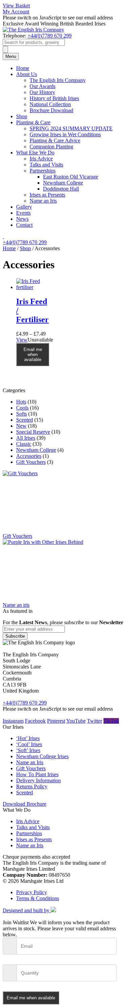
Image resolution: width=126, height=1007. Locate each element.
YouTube (76, 721)
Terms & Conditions (37, 898)
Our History (42, 92)
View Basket (16, 5)
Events (23, 213)
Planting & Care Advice (55, 140)
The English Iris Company (58, 80)
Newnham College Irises (42, 756)
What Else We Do (35, 152)
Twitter (94, 721)
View (22, 340)
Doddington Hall (61, 189)
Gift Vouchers (31, 462)
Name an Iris (43, 201)
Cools (22, 408)
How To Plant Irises (37, 774)
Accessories (28, 456)
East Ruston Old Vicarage (70, 176)
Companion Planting (51, 146)
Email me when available (33, 354)
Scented (24, 420)
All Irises (25, 438)
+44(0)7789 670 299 (50, 36)
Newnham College (63, 183)
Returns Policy (31, 786)
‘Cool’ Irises (29, 744)
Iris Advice (41, 158)
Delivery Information (38, 780)
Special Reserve (33, 432)
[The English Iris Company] (33, 29)
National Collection (50, 104)
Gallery (24, 207)
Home (22, 68)
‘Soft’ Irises (28, 750)
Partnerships (42, 170)
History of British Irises (54, 98)
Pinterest (56, 721)
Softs (21, 414)
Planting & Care (33, 122)
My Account (16, 11)
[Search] (5, 49)
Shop (21, 116)
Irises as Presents (47, 195)
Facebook (35, 721)
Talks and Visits (46, 164)
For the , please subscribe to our (63, 622)
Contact (24, 225)
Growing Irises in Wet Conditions (65, 134)
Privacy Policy (31, 892)
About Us (26, 74)
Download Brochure (24, 804)
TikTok (111, 721)
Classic (23, 444)
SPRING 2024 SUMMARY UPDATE (71, 128)
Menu (10, 56)
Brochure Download (51, 110)
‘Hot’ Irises (28, 738)
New (21, 426)
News (22, 219)
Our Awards (42, 86)
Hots (21, 402)
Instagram (13, 721)
